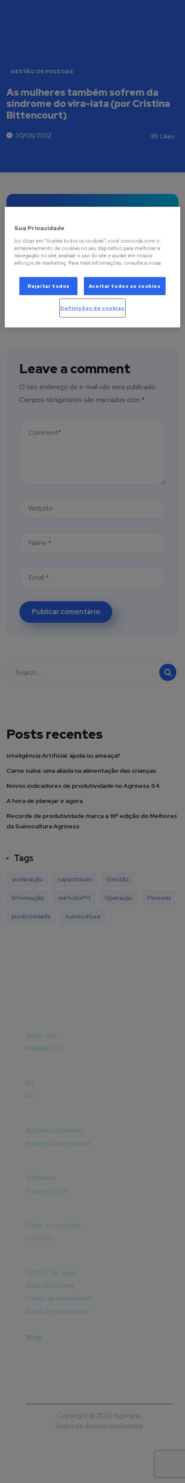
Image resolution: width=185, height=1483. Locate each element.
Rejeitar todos (49, 286)
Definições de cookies (92, 308)
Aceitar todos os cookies (125, 286)
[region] (93, 267)
